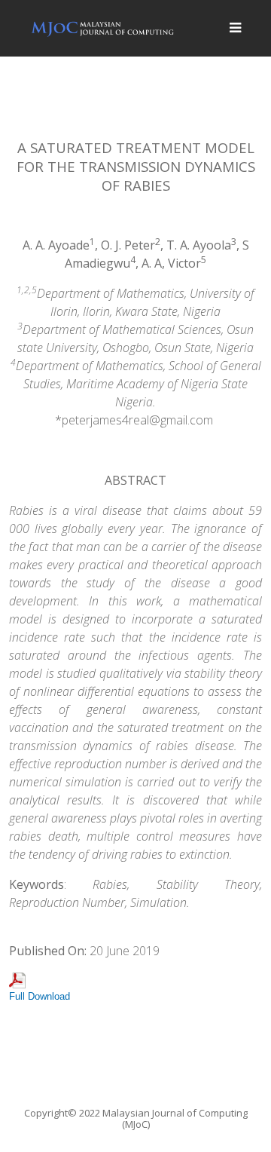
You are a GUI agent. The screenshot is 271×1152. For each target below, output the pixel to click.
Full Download (39, 996)
